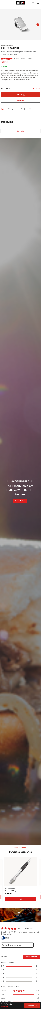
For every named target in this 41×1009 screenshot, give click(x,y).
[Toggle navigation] (2, 2)
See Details (20, 131)
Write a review (26, 59)
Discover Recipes (20, 501)
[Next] (37, 24)
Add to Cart (30, 1005)
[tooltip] (6, 938)
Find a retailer (20, 100)
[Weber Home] (20, 3)
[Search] (34, 3)
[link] (11, 59)
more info (27, 109)
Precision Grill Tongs (11, 891)
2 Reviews (28, 929)
